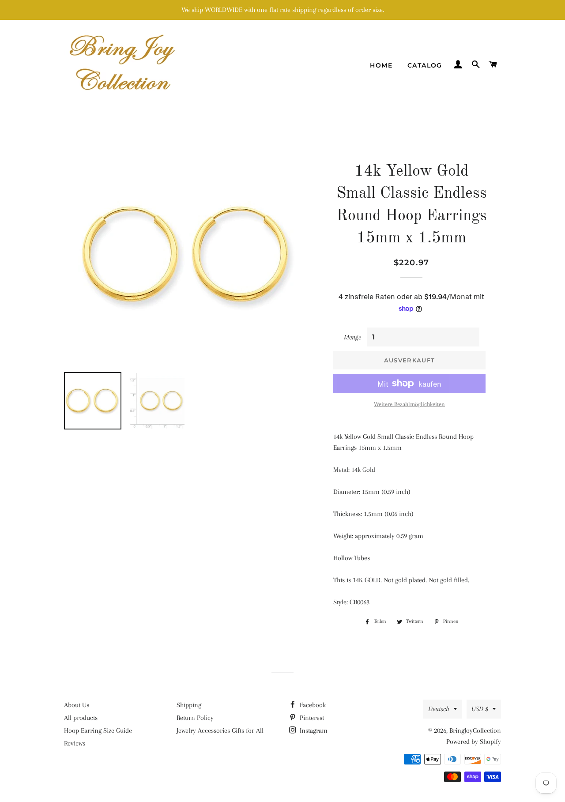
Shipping (189, 705)
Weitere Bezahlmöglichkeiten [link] (409, 404)
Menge (352, 337)
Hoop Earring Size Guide (98, 730)
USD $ (479, 709)
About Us (76, 705)
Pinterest (311, 718)
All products (81, 718)
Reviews (74, 743)
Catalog (424, 65)
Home (381, 65)
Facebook (312, 705)
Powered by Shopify (473, 742)
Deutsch (438, 709)
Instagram (313, 730)
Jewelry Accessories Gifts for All (220, 730)
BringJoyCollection (475, 730)
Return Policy (195, 718)
